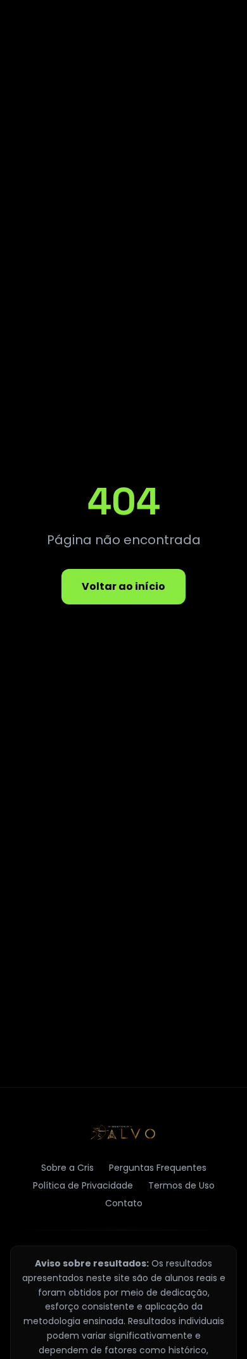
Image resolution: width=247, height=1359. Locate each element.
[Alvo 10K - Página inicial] (123, 1132)
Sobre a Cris (67, 1167)
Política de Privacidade (83, 1185)
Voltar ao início (123, 586)
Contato (123, 1203)
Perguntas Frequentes (157, 1167)
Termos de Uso (181, 1185)
